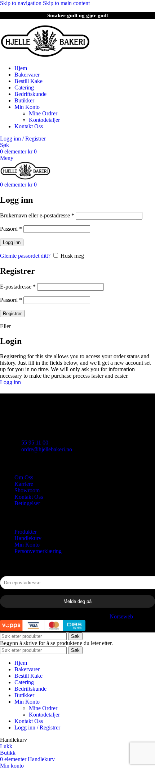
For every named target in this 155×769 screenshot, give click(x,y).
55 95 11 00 (34, 442)
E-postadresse (18, 287)
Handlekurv (27, 538)
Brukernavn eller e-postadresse (37, 215)
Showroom (27, 490)
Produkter (25, 532)
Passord (11, 229)
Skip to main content (66, 3)
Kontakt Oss (28, 497)
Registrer (12, 313)
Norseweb (121, 616)
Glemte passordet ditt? (25, 256)
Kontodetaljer (44, 120)
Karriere (23, 484)
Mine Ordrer (43, 113)
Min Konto (27, 545)
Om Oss (23, 477)
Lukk (6, 746)
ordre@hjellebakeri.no (46, 449)
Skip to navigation (21, 3)
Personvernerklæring (38, 551)
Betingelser (27, 503)
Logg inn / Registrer (37, 727)
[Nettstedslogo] (45, 56)
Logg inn (12, 242)
